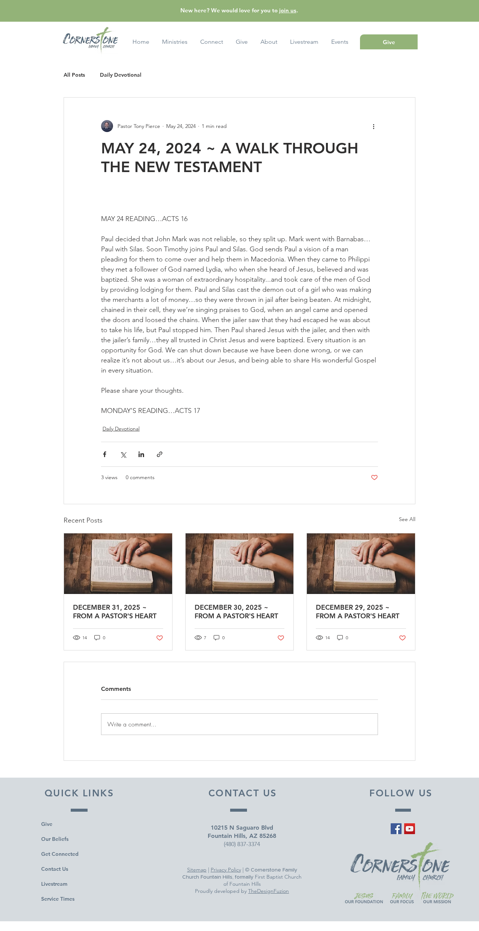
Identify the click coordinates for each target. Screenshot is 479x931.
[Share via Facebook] (104, 454)
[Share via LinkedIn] (141, 454)
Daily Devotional (120, 75)
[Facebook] (396, 828)
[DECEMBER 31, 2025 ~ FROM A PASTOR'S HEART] (118, 563)
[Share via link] (159, 454)
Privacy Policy (226, 869)
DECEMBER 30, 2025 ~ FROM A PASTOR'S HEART (236, 611)
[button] (340, 42)
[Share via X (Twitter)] (122, 454)
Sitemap (197, 869)
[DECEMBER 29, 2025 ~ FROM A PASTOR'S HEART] (361, 563)
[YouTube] (409, 828)
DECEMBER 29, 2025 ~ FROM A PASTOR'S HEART (357, 611)
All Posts (74, 75)
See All (407, 519)
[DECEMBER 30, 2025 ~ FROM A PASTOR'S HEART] (240, 563)
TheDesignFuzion (268, 891)
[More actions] (373, 126)
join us (287, 10)
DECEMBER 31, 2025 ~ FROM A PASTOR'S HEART (114, 611)
